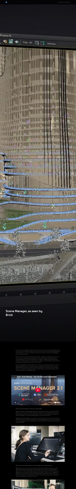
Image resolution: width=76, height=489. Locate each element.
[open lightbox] (38, 444)
